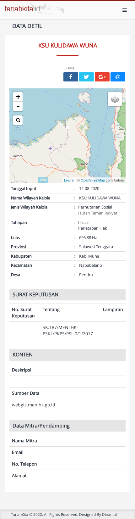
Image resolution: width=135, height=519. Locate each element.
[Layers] (115, 99)
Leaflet (69, 179)
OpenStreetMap (93, 179)
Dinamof (109, 514)
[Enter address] (18, 120)
